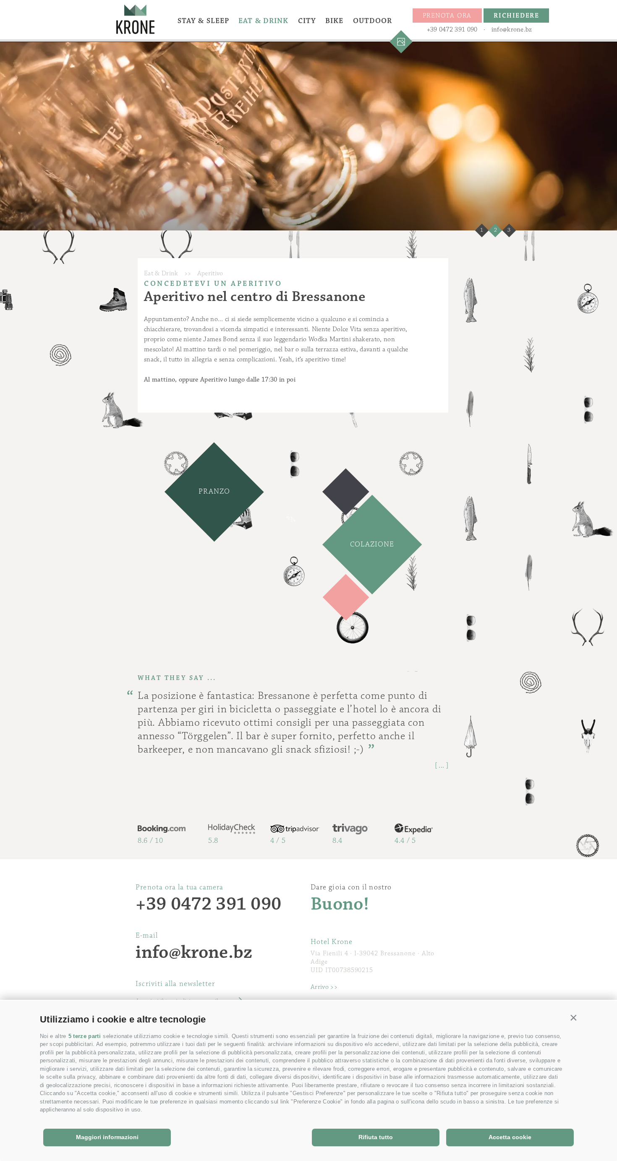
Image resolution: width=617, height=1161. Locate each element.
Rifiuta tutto (375, 1137)
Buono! (340, 904)
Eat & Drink (263, 21)
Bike (334, 21)
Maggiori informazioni (107, 1137)
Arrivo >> (324, 987)
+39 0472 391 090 (452, 30)
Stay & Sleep (203, 21)
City (307, 21)
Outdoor (372, 21)
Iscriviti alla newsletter (175, 983)
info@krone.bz (512, 30)
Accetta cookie (510, 1137)
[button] (573, 1017)
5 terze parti (84, 1036)
